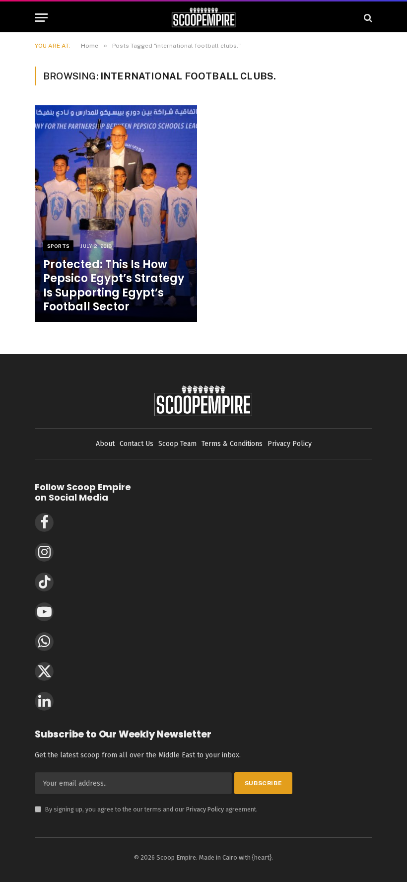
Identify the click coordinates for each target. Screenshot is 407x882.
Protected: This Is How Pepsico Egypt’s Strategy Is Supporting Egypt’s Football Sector (113, 286)
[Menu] (41, 17)
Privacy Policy (205, 809)
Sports (58, 246)
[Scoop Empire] (204, 17)
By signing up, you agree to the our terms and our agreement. (146, 809)
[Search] (367, 17)
